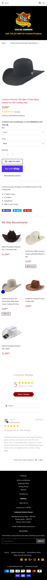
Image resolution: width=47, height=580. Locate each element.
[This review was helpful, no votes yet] (36, 460)
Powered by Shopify (31, 566)
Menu (7, 3)
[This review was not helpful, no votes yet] (40, 460)
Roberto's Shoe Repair (18, 552)
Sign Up (41, 541)
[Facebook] (21, 560)
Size (3, 128)
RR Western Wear (17, 566)
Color (4, 139)
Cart (43, 3)
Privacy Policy (23, 486)
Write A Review (23, 394)
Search (6, 552)
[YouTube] (42, 560)
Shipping (5, 115)
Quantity (5, 150)
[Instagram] (35, 560)
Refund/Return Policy (34, 552)
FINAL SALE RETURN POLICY (23, 555)
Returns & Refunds (23, 480)
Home (4, 43)
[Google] (30, 560)
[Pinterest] (25, 560)
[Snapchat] (38, 560)
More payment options (12, 175)
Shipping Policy (23, 483)
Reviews (23, 490)
